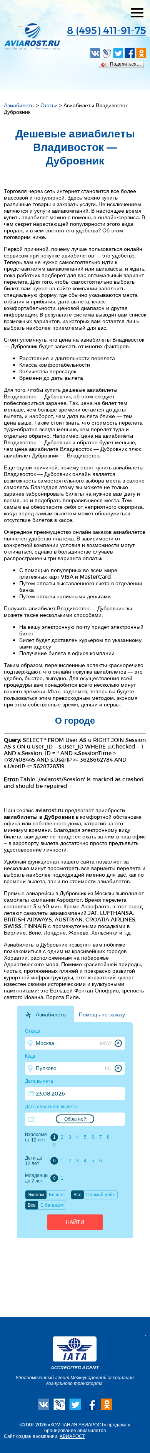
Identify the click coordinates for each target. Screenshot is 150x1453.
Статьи (49, 105)
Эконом (36, 1194)
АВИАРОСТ (72, 1436)
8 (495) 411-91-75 (106, 30)
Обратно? (75, 1119)
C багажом (51, 1205)
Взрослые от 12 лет (36, 1137)
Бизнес (57, 1194)
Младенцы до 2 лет (36, 1178)
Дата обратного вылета (51, 1106)
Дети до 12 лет (33, 1160)
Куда (30, 1056)
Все (77, 1194)
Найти (75, 1222)
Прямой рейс (100, 1194)
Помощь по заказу (102, 1014)
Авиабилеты (19, 105)
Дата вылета (39, 1081)
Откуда (32, 1031)
